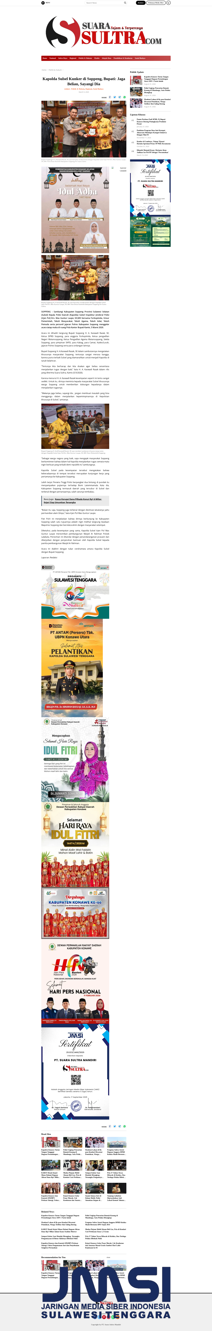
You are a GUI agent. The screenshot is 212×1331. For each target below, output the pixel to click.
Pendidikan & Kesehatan (123, 58)
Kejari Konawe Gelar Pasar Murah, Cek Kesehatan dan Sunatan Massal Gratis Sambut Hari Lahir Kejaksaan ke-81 (72, 1198)
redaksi (67, 89)
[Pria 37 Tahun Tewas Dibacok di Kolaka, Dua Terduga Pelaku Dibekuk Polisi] (116, 1165)
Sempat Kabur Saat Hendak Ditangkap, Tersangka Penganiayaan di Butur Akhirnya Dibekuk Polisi (94, 1175)
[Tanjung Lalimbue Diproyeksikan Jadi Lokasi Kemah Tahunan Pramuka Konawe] (116, 1188)
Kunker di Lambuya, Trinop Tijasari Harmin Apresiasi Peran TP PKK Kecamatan (154, 143)
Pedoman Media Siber (156, 3)
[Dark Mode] (168, 3)
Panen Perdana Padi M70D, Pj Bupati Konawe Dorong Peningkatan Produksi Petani (151, 122)
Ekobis (96, 58)
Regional (73, 58)
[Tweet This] (115, 97)
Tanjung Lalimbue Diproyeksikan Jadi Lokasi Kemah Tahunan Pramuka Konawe (116, 1198)
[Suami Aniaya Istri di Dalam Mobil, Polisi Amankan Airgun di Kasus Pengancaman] (94, 1188)
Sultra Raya (62, 58)
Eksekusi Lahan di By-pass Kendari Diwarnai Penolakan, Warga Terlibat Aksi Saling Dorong (93, 1152)
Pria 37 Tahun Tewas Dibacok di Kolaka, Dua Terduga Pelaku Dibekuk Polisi (116, 1175)
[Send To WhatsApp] (124, 97)
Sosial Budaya (140, 58)
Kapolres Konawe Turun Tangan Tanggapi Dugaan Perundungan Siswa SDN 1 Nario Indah (50, 1152)
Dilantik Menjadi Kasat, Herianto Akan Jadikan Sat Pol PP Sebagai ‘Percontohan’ (153, 151)
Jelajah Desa (106, 58)
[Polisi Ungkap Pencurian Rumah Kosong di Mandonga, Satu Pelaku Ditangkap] (72, 1142)
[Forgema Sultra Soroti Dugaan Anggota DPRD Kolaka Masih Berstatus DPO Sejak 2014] (116, 1142)
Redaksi (141, 3)
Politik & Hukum (85, 58)
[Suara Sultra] (106, 30)
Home (45, 58)
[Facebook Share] (110, 97)
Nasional (52, 58)
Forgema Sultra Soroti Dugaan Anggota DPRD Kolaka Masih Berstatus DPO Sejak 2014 (116, 1152)
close (108, 1257)
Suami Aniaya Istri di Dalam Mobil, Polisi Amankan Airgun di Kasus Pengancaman (93, 1198)
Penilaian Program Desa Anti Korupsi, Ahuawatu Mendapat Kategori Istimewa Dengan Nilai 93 (152, 133)
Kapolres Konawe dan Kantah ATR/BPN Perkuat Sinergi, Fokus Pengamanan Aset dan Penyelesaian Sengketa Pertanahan (50, 1198)
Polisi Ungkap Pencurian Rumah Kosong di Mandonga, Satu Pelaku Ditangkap (72, 1152)
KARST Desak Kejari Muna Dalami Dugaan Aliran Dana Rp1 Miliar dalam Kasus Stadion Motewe (50, 1175)
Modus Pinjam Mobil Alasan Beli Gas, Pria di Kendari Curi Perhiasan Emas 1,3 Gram (72, 1175)
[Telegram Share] (119, 97)
